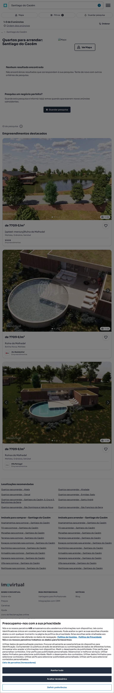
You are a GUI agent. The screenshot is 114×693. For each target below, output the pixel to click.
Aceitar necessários (57, 679)
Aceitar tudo (57, 670)
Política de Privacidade (90, 637)
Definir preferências (57, 687)
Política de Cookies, (67, 637)
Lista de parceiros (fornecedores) (19, 662)
